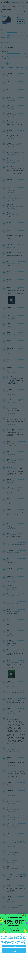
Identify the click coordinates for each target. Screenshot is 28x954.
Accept (14, 946)
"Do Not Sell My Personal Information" (14, 943)
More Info (14, 951)
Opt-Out (14, 949)
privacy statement (13, 937)
